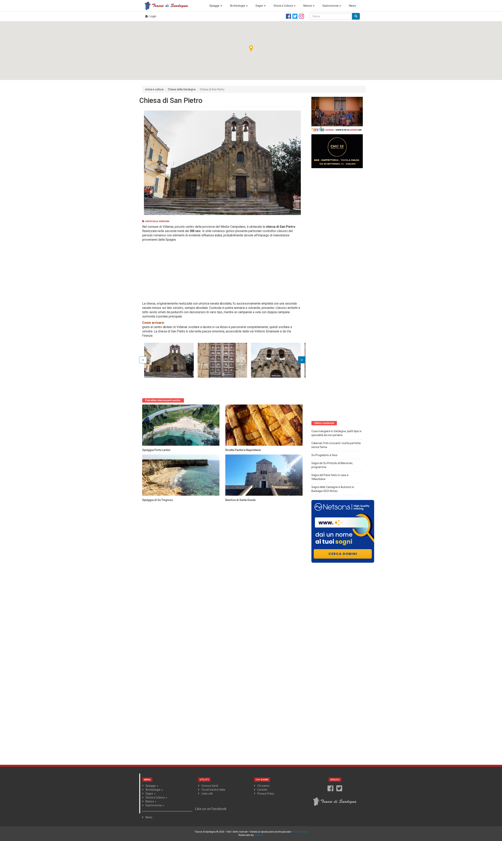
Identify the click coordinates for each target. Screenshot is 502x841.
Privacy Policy (265, 793)
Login (153, 16)
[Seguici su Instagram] (301, 16)
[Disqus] (222, 554)
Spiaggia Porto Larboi (156, 450)
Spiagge (214, 5)
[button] (251, 48)
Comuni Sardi (209, 785)
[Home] (167, 5)
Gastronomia (330, 5)
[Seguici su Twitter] (294, 16)
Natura (307, 5)
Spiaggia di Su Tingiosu (157, 500)
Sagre (259, 5)
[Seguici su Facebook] (288, 16)
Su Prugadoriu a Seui (324, 455)
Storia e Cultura (283, 5)
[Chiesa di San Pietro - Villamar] (169, 360)
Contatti (262, 789)
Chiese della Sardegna (182, 89)
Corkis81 (259, 835)
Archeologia (237, 5)
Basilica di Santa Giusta (240, 500)
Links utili (207, 793)
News (352, 5)
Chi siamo (263, 785)
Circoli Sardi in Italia (213, 789)
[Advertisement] (220, 271)
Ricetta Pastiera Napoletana (243, 450)
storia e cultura (154, 89)
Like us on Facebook (210, 809)
